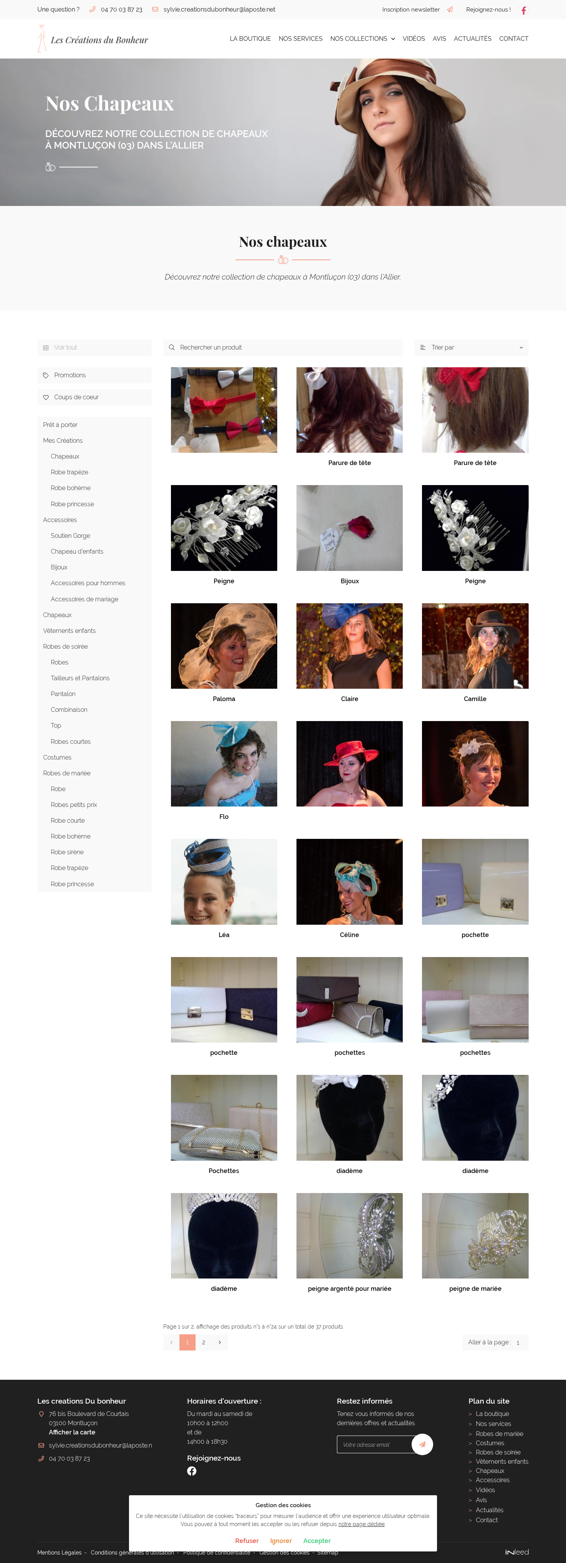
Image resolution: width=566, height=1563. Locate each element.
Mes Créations (63, 440)
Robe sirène (67, 852)
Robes (60, 662)
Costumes (57, 757)
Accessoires (60, 520)
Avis (439, 38)
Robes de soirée (65, 646)
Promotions (64, 375)
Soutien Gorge (70, 535)
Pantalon (63, 694)
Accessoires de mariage (84, 599)
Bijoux (59, 567)
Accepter (317, 1541)
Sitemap (327, 1552)
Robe (58, 789)
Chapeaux (65, 456)
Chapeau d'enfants (77, 551)
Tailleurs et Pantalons (80, 678)
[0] (171, 1342)
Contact (514, 38)
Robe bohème (70, 488)
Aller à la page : (489, 1342)
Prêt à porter (60, 424)
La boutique (250, 38)
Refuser (247, 1541)
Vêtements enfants (69, 630)
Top (56, 725)
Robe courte (68, 820)
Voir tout (60, 347)
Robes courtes (71, 741)
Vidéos (414, 38)
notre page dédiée (361, 1524)
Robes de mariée (66, 773)
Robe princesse (72, 504)
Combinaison (69, 709)
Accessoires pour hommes (88, 583)
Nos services (301, 38)
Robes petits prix (74, 804)
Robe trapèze (69, 472)
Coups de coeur (71, 397)
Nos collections (358, 38)
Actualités (473, 38)
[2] (220, 1342)
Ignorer (281, 1541)
